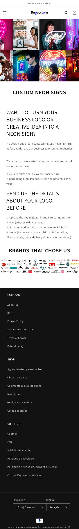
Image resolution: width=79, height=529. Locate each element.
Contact (12, 433)
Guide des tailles (17, 410)
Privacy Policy (15, 321)
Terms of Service (17, 338)
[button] (5, 13)
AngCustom (21, 527)
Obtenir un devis (17, 377)
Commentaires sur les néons (24, 385)
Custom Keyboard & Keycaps (24, 475)
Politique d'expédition (20, 458)
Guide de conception (19, 402)
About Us (12, 304)
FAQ (9, 442)
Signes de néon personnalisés (25, 369)
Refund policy (15, 346)
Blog (10, 313)
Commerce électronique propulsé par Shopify (49, 527)
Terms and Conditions (20, 329)
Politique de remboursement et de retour (32, 466)
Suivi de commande (18, 450)
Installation (14, 394)
